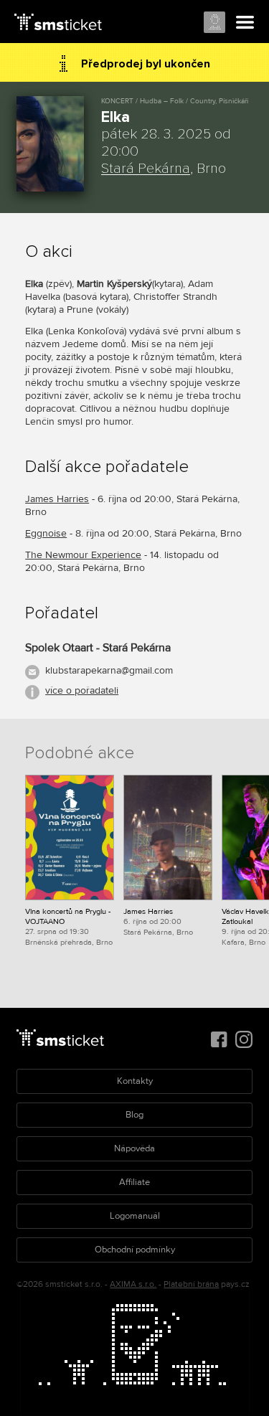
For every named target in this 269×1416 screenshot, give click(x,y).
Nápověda (134, 1148)
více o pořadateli (81, 690)
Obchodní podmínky (135, 1249)
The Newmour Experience (83, 555)
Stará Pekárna (145, 168)
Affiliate (134, 1182)
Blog (134, 1114)
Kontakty (135, 1081)
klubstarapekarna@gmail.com (109, 670)
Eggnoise (46, 533)
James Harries (57, 499)
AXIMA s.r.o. (133, 1284)
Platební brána (191, 1284)
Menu (245, 23)
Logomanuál (135, 1216)
